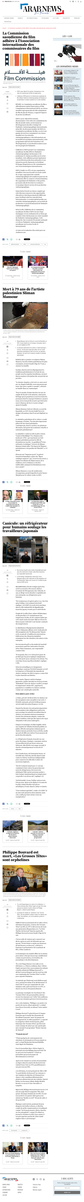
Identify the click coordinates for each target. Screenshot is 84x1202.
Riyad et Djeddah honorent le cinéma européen (13, 269)
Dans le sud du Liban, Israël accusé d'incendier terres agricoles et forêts (72, 112)
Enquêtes (66, 18)
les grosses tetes (24, 1130)
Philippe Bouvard (14, 1130)
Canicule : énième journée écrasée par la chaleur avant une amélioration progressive (38, 835)
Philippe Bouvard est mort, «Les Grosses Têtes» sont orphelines (25, 856)
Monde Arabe (9, 18)
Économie (45, 18)
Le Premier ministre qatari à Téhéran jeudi (71, 104)
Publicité (35, 1187)
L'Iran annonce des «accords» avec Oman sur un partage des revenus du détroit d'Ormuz (72, 98)
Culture (56, 18)
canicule (12, 808)
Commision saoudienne (15, 244)
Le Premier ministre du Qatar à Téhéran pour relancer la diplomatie (71, 72)
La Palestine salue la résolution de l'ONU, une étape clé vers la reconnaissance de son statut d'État (37, 504)
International (32, 18)
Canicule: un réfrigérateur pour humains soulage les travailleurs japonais (25, 527)
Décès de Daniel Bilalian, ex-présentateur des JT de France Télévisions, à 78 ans (12, 1156)
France (20, 18)
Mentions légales (37, 1190)
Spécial (44, 256)
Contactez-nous (37, 1185)
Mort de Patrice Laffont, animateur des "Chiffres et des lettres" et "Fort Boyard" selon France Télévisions (37, 1156)
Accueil (4, 28)
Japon (20, 808)
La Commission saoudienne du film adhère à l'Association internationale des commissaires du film (32, 28)
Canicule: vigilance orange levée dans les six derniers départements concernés (12, 835)
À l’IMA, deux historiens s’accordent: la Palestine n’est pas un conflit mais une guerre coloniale (12, 504)
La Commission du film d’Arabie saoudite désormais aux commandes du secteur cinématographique (38, 270)
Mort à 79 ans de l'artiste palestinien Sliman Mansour (24, 293)
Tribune (77, 18)
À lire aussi (25, 251)
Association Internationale (35, 244)
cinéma (24, 244)
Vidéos (19, 1192)
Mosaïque (7, 22)
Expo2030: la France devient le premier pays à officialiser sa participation (72, 80)
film (45, 244)
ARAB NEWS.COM (8, 1)
